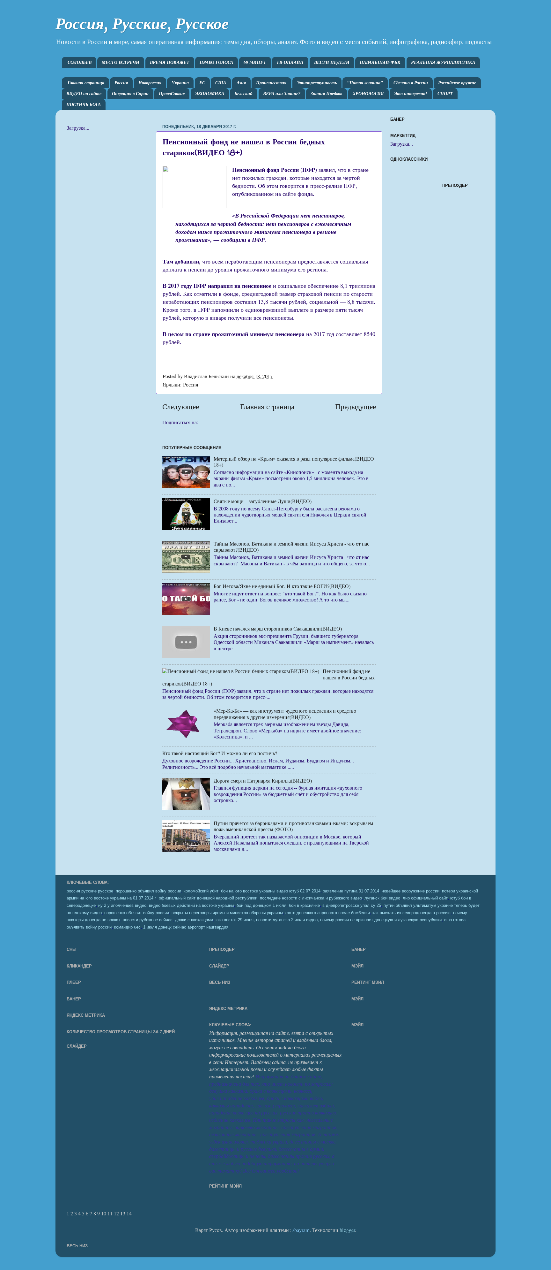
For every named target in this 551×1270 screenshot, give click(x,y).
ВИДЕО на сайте (83, 93)
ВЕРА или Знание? (281, 93)
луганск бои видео (382, 898)
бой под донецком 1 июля (261, 905)
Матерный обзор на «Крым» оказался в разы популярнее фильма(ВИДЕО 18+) (294, 461)
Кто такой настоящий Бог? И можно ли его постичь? (219, 753)
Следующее (180, 406)
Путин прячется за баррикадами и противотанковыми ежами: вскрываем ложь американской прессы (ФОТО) (293, 826)
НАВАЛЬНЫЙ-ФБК (380, 62)
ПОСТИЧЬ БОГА (83, 104)
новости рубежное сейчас (148, 920)
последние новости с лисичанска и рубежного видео (311, 898)
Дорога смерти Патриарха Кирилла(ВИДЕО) (263, 780)
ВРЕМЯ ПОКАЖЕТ (169, 62)
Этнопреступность (317, 83)
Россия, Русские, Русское (142, 23)
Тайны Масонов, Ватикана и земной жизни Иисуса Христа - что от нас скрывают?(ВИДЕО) (291, 546)
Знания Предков (326, 93)
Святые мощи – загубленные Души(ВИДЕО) (263, 501)
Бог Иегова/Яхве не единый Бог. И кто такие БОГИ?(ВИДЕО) (282, 586)
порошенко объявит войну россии (136, 913)
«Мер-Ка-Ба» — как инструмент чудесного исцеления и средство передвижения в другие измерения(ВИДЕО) (285, 713)
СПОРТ (445, 93)
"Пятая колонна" (365, 83)
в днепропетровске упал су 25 (351, 905)
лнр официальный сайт (425, 898)
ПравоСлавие (172, 93)
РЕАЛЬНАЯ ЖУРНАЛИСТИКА (443, 62)
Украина (180, 83)
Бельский (243, 93)
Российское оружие (457, 83)
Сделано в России (410, 83)
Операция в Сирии (130, 93)
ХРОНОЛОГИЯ (368, 93)
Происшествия (271, 83)
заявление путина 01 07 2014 (351, 891)
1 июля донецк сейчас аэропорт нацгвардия (185, 927)
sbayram (301, 1230)
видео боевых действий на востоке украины (191, 905)
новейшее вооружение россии (410, 891)
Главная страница (86, 83)
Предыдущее (355, 406)
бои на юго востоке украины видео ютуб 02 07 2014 (270, 891)
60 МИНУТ (255, 62)
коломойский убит (201, 891)
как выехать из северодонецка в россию (411, 913)
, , (329, 919)
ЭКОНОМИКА (209, 93)
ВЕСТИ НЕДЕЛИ (331, 62)
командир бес (127, 927)
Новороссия (149, 83)
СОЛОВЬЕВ (80, 62)
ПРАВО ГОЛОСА (216, 62)
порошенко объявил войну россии (148, 891)
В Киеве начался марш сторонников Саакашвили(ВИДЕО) (278, 628)
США (220, 83)
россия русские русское (90, 891)
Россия (121, 83)
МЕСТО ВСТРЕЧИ (120, 62)
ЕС (202, 83)
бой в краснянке (304, 905)
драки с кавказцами (194, 920)
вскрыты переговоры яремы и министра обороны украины (227, 913)
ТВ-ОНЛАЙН (290, 62)
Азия (241, 83)
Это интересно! (410, 93)
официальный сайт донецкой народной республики (208, 898)
